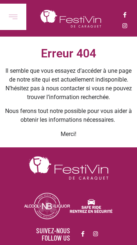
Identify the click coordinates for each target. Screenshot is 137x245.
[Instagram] (124, 25)
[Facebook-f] (124, 14)
